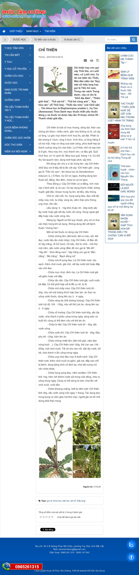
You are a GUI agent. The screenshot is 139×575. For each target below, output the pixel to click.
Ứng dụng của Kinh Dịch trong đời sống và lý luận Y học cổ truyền (121, 134)
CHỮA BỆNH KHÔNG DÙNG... (16, 129)
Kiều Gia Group (98, 570)
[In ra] (92, 60)
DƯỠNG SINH (12, 100)
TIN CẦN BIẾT (12, 55)
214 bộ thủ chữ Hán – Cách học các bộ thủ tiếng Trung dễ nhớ (121, 154)
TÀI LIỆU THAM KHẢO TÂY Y (17, 108)
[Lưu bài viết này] (98, 60)
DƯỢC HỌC (11, 82)
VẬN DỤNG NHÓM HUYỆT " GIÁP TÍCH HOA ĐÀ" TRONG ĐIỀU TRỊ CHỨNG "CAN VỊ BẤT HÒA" (120, 226)
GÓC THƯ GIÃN (13, 144)
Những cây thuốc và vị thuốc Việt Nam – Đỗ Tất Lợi (126, 90)
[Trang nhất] (4, 31)
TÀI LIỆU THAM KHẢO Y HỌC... (17, 118)
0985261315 (27, 567)
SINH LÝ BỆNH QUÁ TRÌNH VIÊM (127, 75)
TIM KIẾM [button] (50, 31)
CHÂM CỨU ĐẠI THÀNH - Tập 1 (128, 59)
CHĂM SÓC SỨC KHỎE (17, 137)
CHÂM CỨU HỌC (14, 75)
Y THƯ (8, 62)
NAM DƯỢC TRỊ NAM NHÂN (16, 91)
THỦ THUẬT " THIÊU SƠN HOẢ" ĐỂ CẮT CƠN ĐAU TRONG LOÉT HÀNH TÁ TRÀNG (121, 112)
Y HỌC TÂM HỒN (14, 48)
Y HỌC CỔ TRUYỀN (16, 68)
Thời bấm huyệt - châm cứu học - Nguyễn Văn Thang (128, 172)
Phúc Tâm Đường (63, 570)
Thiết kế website (79, 570)
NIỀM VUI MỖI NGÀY (16, 151)
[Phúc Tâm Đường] (24, 13)
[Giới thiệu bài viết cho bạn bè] (86, 60)
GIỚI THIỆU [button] (16, 31)
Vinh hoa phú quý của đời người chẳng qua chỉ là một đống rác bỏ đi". (121, 203)
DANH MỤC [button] (32, 31)
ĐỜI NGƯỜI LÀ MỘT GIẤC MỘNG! (128, 188)
